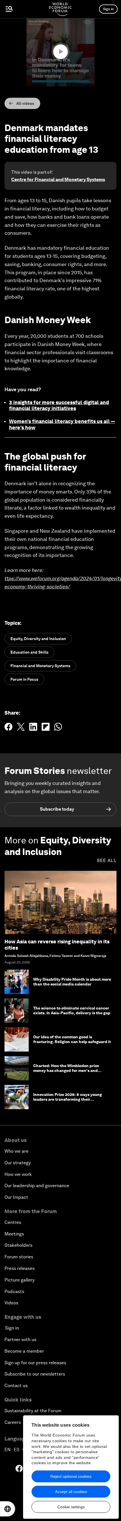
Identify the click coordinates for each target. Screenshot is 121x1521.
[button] (60, 51)
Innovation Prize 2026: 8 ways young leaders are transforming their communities (67, 1099)
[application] (60, 52)
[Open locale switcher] (7, 1509)
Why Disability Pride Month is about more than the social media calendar (72, 981)
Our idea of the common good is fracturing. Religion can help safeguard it (72, 1039)
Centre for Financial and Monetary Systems (58, 179)
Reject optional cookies (70, 1476)
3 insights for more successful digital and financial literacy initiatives (59, 405)
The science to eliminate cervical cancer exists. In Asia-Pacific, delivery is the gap (71, 1010)
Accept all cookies (71, 1491)
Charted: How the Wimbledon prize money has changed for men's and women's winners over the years (66, 1070)
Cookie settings (71, 1507)
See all (106, 860)
